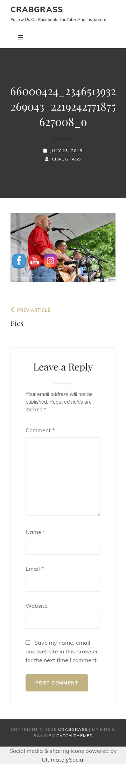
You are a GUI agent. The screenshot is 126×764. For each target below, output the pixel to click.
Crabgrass (66, 159)
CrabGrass (36, 9)
